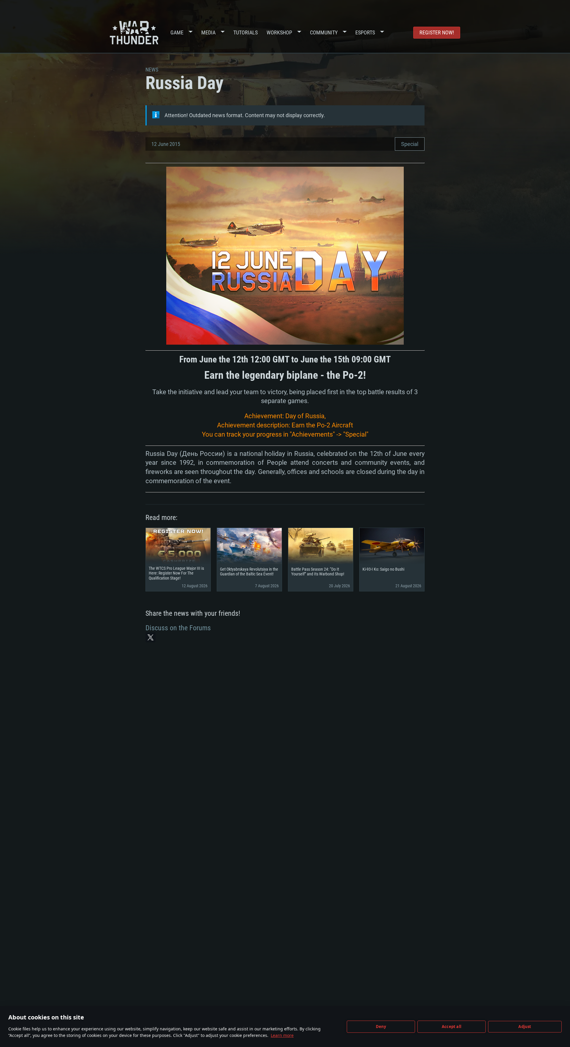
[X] (150, 637)
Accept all (451, 1026)
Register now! (436, 32)
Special (409, 144)
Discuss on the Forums (178, 628)
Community (324, 32)
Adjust (524, 1026)
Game (176, 32)
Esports (365, 32)
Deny (381, 1026)
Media (208, 32)
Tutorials (245, 32)
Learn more (282, 1035)
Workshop (279, 32)
